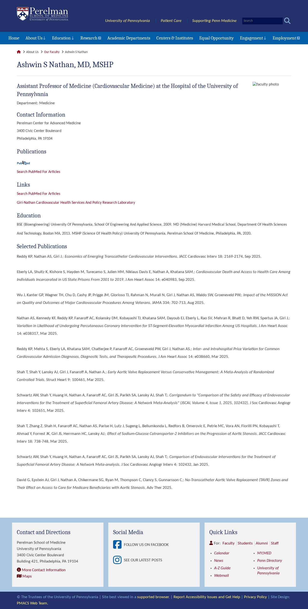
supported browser (153, 597)
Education (61, 38)
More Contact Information (44, 570)
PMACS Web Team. (32, 603)
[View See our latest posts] (118, 560)
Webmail (221, 576)
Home (13, 38)
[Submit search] (287, 21)
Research (88, 38)
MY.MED (264, 553)
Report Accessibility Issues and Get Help (206, 597)
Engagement (251, 38)
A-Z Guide (222, 568)
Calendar (221, 553)
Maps (27, 576)
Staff (275, 543)
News (218, 561)
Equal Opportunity (216, 38)
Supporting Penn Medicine (214, 21)
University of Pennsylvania (127, 21)
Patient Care (171, 21)
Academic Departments (128, 38)
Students (245, 543)
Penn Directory (269, 561)
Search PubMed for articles (38, 194)
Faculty (229, 543)
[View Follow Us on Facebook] (118, 545)
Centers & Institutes (174, 38)
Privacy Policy (255, 597)
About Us (34, 38)
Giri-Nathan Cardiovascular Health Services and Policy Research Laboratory (76, 203)
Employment (284, 38)
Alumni (262, 543)
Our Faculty (51, 52)
